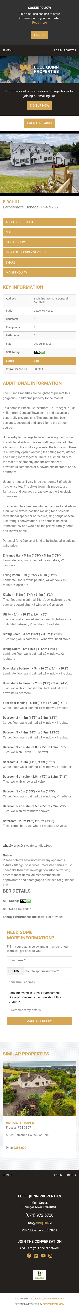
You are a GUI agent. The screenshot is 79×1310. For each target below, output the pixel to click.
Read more (39, 22)
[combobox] (15, 971)
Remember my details (26, 1010)
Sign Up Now (39, 105)
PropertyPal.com (53, 1304)
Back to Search (39, 123)
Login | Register (65, 50)
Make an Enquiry (39, 1021)
